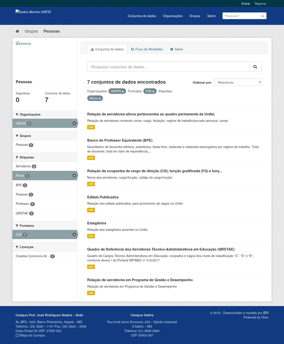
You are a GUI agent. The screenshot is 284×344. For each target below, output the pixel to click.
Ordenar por (202, 82)
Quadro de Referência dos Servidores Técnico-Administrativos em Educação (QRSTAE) (161, 249)
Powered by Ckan (256, 317)
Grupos (195, 16)
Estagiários (96, 222)
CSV (91, 127)
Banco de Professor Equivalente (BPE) (119, 140)
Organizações (173, 16)
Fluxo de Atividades (148, 49)
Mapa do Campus (32, 335)
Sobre (211, 16)
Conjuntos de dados (142, 16)
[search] (256, 66)
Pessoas (51, 31)
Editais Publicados (103, 197)
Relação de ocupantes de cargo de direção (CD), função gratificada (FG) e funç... (154, 170)
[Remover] (123, 91)
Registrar (260, 3)
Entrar (246, 3)
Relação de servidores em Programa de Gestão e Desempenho (140, 279)
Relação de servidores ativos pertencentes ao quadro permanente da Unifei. (151, 114)
